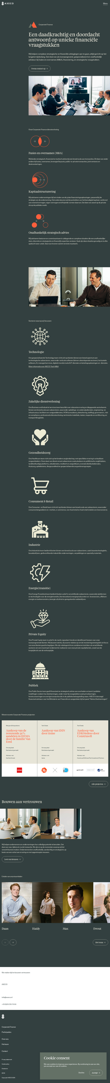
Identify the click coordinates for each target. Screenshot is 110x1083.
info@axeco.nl (7, 997)
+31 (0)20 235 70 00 (9, 1004)
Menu (105, 3)
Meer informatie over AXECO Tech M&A (44, 366)
